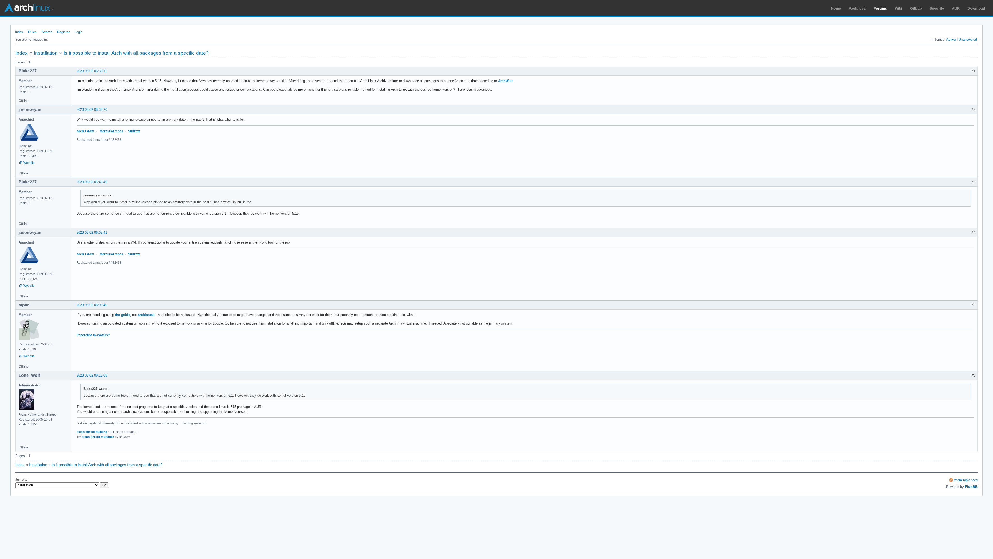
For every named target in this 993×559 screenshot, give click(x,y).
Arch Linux (28, 8)
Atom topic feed (966, 480)
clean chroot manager (98, 437)
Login (78, 32)
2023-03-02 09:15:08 (92, 375)
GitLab (916, 8)
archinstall (146, 315)
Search (47, 32)
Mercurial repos (111, 131)
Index (19, 32)
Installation (46, 53)
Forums (880, 8)
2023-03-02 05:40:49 (92, 182)
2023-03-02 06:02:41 (92, 232)
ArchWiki (505, 81)
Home (836, 8)
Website (29, 163)
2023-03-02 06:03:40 (92, 305)
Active (951, 39)
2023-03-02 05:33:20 (92, 110)
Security (937, 8)
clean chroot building (92, 432)
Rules (32, 32)
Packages (857, 8)
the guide (122, 315)
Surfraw (134, 131)
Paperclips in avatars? (93, 335)
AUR (956, 8)
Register (63, 32)
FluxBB (971, 486)
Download (976, 8)
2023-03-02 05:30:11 (92, 71)
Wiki (898, 8)
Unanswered (968, 39)
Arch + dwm (85, 131)
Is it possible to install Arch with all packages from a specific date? (136, 53)
